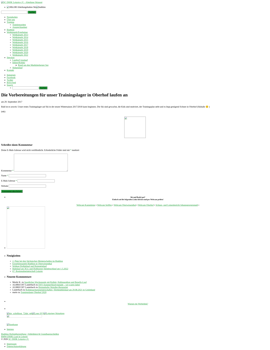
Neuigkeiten (12, 17)
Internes (10, 329)
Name (4, 175)
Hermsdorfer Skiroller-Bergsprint (53, 287)
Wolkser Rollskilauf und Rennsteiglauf (29, 266)
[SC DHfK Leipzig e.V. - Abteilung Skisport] (21, 2)
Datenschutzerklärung (16, 346)
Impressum (11, 344)
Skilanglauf (17, 67)
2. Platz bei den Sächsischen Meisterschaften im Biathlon (37, 261)
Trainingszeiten (19, 24)
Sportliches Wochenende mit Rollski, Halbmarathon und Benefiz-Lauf (55, 282)
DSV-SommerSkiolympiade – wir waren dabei (59, 285)
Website (4, 186)
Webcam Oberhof (146, 205)
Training (10, 22)
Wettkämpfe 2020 (20, 52)
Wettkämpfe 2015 (20, 40)
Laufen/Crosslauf (20, 60)
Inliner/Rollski (18, 62)
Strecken (10, 57)
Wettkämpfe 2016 (20, 42)
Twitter (10, 80)
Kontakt (10, 70)
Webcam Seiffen (104, 205)
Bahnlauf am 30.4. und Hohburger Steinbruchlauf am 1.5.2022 (40, 269)
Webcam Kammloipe (85, 205)
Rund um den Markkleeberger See (33, 65)
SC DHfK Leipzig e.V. (18, 339)
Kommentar (7, 170)
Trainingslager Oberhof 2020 (33, 292)
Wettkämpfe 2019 (20, 50)
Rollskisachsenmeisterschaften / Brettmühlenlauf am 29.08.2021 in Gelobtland (60, 290)
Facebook (11, 77)
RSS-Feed (11, 82)
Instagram (11, 75)
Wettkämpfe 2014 (20, 37)
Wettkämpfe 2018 (20, 47)
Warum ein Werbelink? (138, 304)
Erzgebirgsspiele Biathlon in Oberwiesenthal (32, 263)
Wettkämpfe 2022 (20, 55)
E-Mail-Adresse (9, 181)
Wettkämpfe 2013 (20, 35)
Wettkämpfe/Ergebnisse (17, 32)
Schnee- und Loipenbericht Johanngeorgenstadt (177, 205)
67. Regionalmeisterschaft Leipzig (27, 271)
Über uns (11, 19)
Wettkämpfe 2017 (20, 45)
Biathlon (10, 30)
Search (10, 85)
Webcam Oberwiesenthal (125, 205)
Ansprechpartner (19, 27)
